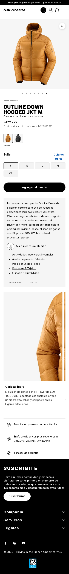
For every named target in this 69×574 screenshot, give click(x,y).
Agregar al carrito (34, 187)
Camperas (13, 101)
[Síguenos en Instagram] (14, 543)
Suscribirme (17, 496)
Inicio (6, 101)
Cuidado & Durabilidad (25, 273)
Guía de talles (59, 157)
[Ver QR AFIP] (32, 563)
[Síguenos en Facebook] (5, 543)
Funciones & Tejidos (24, 268)
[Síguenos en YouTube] (23, 543)
